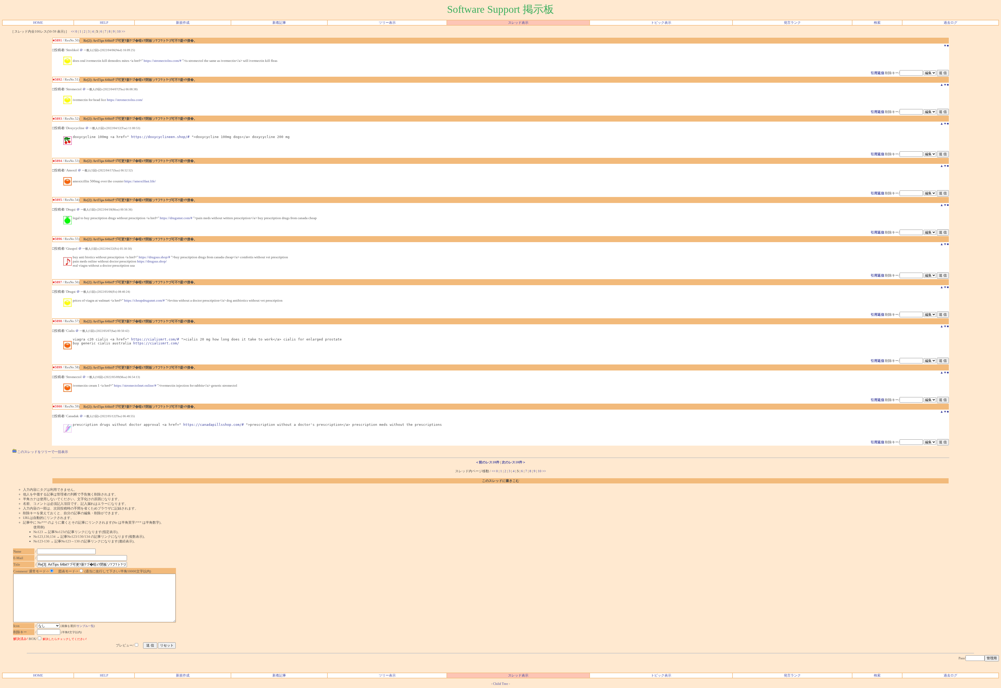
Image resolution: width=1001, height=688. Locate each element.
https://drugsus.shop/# (154, 257)
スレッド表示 (518, 23)
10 (119, 31)
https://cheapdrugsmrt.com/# (144, 300)
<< (73, 31)
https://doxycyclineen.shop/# (160, 137)
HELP (104, 23)
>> (123, 31)
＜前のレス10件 (487, 462)
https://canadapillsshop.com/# (213, 425)
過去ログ (950, 23)
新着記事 (279, 23)
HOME (38, 23)
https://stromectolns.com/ (125, 100)
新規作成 (183, 23)
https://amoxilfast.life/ (140, 181)
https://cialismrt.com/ (156, 343)
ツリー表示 (387, 23)
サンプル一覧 (85, 625)
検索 (877, 23)
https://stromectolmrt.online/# (135, 385)
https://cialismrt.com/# (155, 339)
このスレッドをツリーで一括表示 (42, 452)
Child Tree (500, 684)
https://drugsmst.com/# (176, 218)
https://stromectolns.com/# (162, 61)
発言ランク (792, 23)
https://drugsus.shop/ (152, 261)
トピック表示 (661, 23)
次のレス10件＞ (514, 462)
